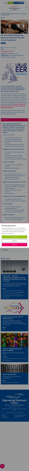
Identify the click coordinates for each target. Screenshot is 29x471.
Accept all (14, 237)
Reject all (14, 244)
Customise (14, 240)
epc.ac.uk (16, 228)
